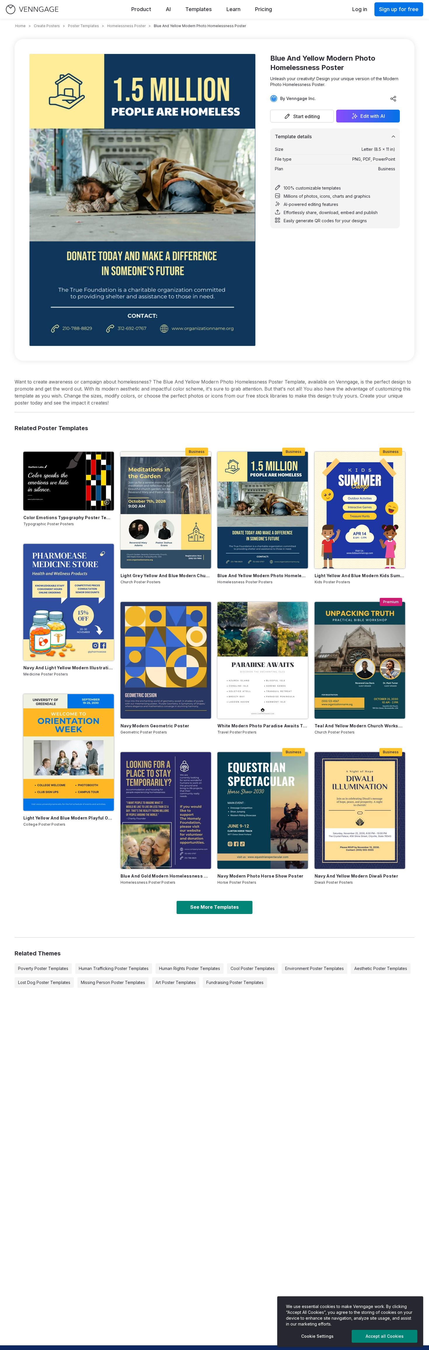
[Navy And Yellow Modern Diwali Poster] (360, 810)
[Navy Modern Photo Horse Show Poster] (262, 810)
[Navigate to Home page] (32, 9)
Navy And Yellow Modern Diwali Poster (356, 875)
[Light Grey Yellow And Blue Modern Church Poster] (166, 510)
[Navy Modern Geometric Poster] (166, 660)
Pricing (263, 9)
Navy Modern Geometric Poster (155, 725)
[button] (302, 116)
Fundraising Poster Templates (235, 982)
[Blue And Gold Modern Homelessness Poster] (166, 810)
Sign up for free (398, 9)
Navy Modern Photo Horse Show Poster (260, 875)
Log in (359, 9)
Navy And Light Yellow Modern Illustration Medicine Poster (68, 667)
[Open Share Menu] (393, 98)
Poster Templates (83, 26)
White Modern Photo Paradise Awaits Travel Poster (262, 725)
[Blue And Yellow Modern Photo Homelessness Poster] (262, 510)
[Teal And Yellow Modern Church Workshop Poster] (360, 660)
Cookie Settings (317, 1336)
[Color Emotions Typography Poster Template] (68, 481)
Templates (198, 9)
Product (141, 9)
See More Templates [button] (214, 907)
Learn (233, 9)
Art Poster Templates (176, 982)
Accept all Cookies (385, 1336)
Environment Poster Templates (314, 968)
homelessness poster (126, 26)
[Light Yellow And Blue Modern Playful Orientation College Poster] (68, 752)
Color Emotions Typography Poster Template (68, 517)
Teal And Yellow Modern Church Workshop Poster (360, 725)
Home (20, 26)
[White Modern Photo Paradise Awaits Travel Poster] (262, 660)
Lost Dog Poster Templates (44, 982)
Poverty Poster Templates (43, 968)
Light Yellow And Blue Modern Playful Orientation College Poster (68, 817)
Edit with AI (372, 116)
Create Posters (47, 26)
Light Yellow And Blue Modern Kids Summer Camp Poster (360, 575)
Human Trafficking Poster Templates (114, 968)
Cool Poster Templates (253, 968)
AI (168, 9)
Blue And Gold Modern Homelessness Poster (166, 875)
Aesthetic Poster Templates (380, 968)
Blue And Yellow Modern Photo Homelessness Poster (262, 575)
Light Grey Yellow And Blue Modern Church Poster (166, 575)
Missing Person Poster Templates (113, 982)
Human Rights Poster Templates (189, 968)
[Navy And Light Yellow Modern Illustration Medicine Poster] (68, 602)
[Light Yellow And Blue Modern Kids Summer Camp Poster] (360, 510)
